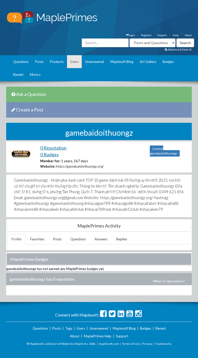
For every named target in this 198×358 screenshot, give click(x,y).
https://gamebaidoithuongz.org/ (80, 166)
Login (132, 35)
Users (74, 62)
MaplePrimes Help (97, 336)
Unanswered (94, 62)
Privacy (147, 343)
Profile (16, 239)
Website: (47, 166)
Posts (39, 62)
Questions (21, 62)
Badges (168, 62)
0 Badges (49, 154)
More (34, 74)
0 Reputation (53, 148)
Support (162, 35)
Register (146, 35)
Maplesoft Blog (121, 62)
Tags (68, 328)
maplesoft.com (109, 343)
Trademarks (163, 343)
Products (57, 62)
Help (176, 35)
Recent (18, 74)
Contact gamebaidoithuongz (163, 151)
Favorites (37, 239)
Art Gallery (148, 62)
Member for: (50, 161)
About (188, 35)
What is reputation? (169, 281)
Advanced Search (179, 49)
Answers (101, 239)
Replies (121, 239)
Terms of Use (130, 343)
